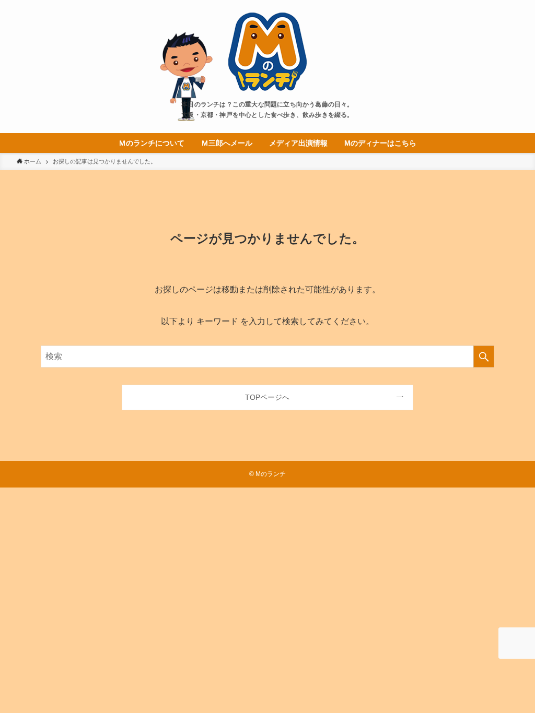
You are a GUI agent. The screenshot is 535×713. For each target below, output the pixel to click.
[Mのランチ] (267, 52)
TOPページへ (267, 397)
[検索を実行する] (483, 356)
